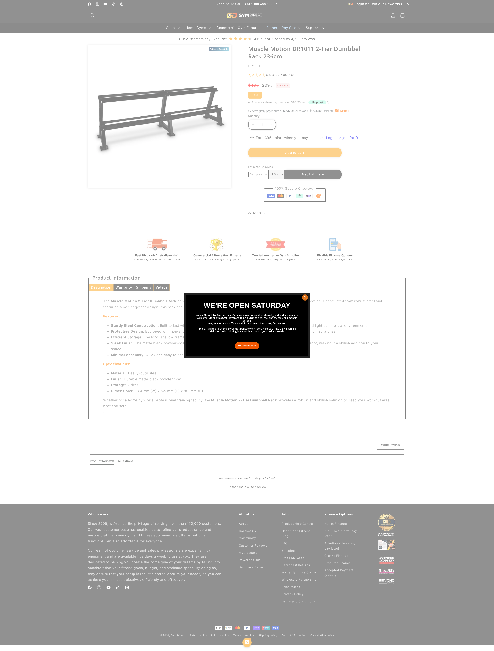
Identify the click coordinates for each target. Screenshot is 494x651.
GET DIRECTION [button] (247, 345)
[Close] (305, 297)
